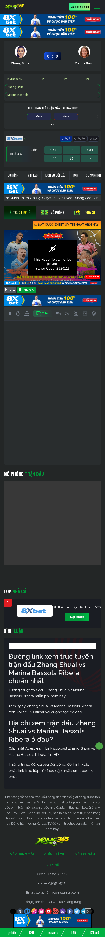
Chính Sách (54, 854)
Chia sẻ (90, 212)
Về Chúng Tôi (22, 854)
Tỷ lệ (73, 932)
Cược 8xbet (80, 6)
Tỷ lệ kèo (32, 175)
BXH (75, 175)
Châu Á (66, 139)
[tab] (20, 212)
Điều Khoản (84, 854)
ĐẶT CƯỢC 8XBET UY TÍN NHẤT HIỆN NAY (68, 224)
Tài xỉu (93, 139)
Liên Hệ (52, 865)
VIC (12, 290)
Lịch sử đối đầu (55, 175)
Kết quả (94, 932)
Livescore (52, 932)
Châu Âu (79, 139)
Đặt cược (77, 617)
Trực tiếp (10, 932)
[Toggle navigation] (97, 7)
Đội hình (13, 175)
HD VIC (29, 290)
